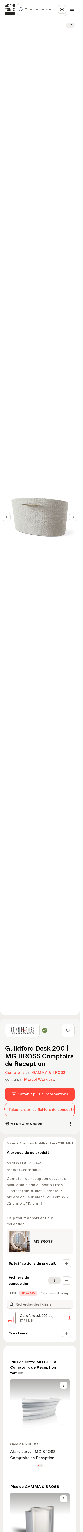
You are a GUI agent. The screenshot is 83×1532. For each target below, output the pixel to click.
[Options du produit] (63, 1385)
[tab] (12, 1293)
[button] (38, 1465)
